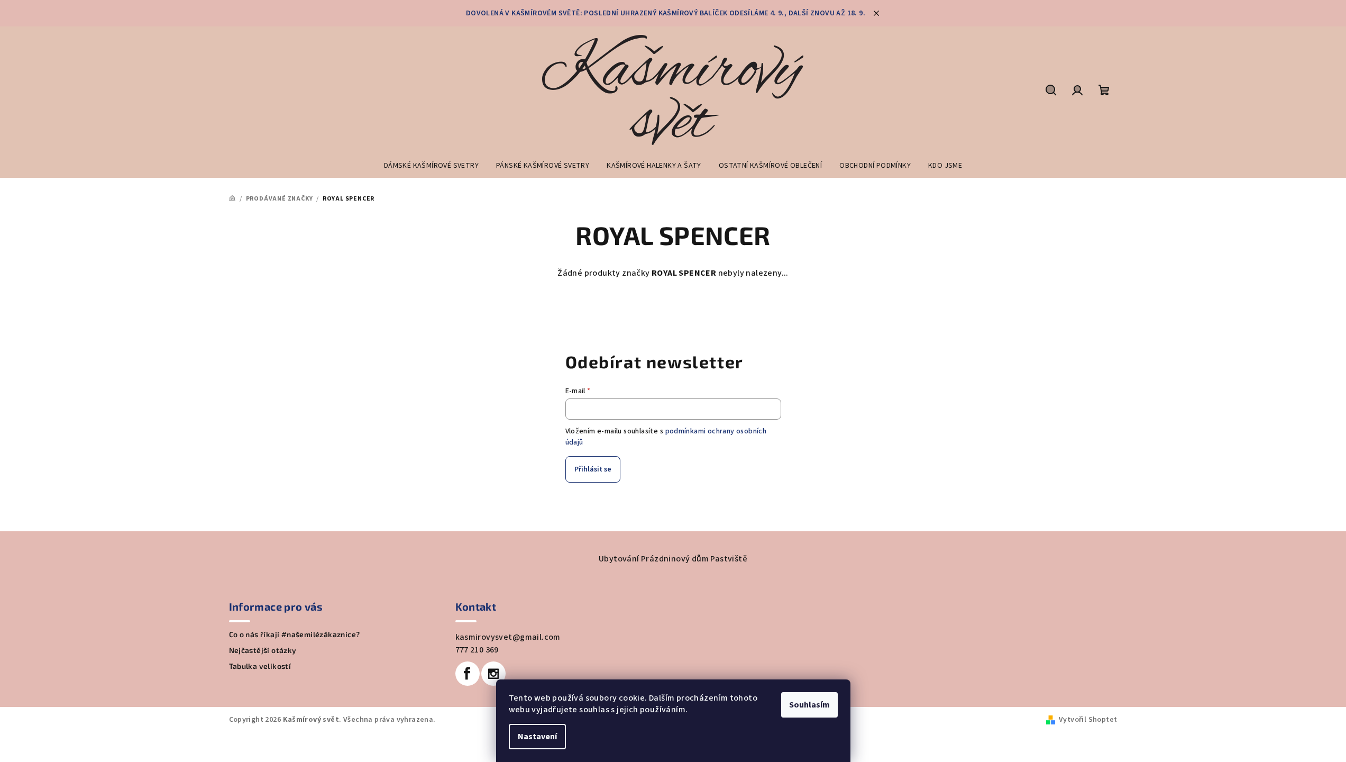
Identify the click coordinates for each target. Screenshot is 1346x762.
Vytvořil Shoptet (1088, 719)
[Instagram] (493, 673)
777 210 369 (477, 650)
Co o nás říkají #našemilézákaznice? (294, 634)
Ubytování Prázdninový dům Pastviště (673, 559)
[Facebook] (467, 673)
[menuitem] (431, 165)
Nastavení (537, 736)
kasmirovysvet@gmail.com (508, 637)
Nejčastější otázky (263, 650)
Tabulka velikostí (260, 666)
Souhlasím (809, 705)
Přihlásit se (592, 469)
